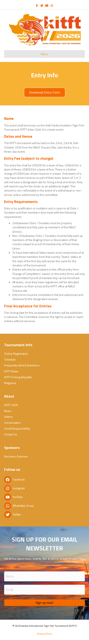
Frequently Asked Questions (22, 365)
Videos (8, 416)
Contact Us (10, 434)
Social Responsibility (17, 428)
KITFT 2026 (11, 405)
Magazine (10, 383)
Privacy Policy (44, 634)
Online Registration (16, 353)
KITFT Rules (11, 371)
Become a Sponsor (16, 456)
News (7, 411)
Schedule (10, 359)
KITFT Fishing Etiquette (18, 377)
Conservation (12, 422)
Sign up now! (44, 602)
